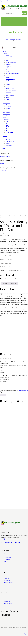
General (6, 561)
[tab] (5, 283)
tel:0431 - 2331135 (14, 542)
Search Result (12, 39)
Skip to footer (10, 1)
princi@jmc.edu (4, 539)
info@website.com (5, 156)
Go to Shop (3, 170)
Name (2, 370)
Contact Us (6, 578)
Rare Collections (7, 557)
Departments (18, 39)
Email (2, 372)
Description (5, 283)
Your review (3, 381)
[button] (4, 212)
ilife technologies (23, 634)
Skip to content (3, 1)
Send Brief (3, 163)
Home (7, 39)
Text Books (6, 577)
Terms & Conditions (8, 582)
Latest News (6, 575)
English (9, 216)
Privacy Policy (7, 580)
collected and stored (23, 390)
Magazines (6, 555)
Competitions (7, 559)
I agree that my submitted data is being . (14, 391)
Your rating (3, 379)
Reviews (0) (14, 283)
